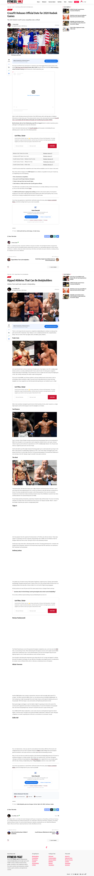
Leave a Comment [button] (53, 267)
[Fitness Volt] (15, 2)
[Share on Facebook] (8, 64)
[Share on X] (8, 67)
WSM (57, 649)
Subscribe (52, 145)
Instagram (36, 220)
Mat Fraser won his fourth (21, 67)
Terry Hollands (34, 759)
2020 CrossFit (19, 231)
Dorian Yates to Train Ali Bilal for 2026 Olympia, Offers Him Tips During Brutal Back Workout (78, 278)
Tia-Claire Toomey (36, 231)
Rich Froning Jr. (30, 231)
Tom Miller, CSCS (16, 288)
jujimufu (22, 804)
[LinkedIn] (58, 816)
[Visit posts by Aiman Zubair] (9, 242)
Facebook (31, 220)
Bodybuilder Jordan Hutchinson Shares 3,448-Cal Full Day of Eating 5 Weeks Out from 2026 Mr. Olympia (77, 23)
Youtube (52, 804)
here (30, 188)
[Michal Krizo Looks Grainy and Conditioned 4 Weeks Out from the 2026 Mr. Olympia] (66, 17)
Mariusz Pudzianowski (18, 618)
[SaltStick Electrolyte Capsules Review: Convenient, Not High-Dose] (66, 11)
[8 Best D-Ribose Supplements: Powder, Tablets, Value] (66, 29)
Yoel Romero (47, 804)
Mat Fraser (25, 231)
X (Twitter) (40, 220)
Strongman (31, 804)
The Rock (35, 804)
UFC (41, 804)
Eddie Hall (15, 717)
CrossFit (10, 9)
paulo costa (27, 804)
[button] (76, 2)
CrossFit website (33, 128)
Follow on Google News (45, 216)
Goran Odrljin (15, 864)
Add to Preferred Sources (51, 61)
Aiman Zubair (15, 24)
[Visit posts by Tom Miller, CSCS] (9, 815)
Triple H (39, 804)
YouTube (45, 220)
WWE (44, 804)
